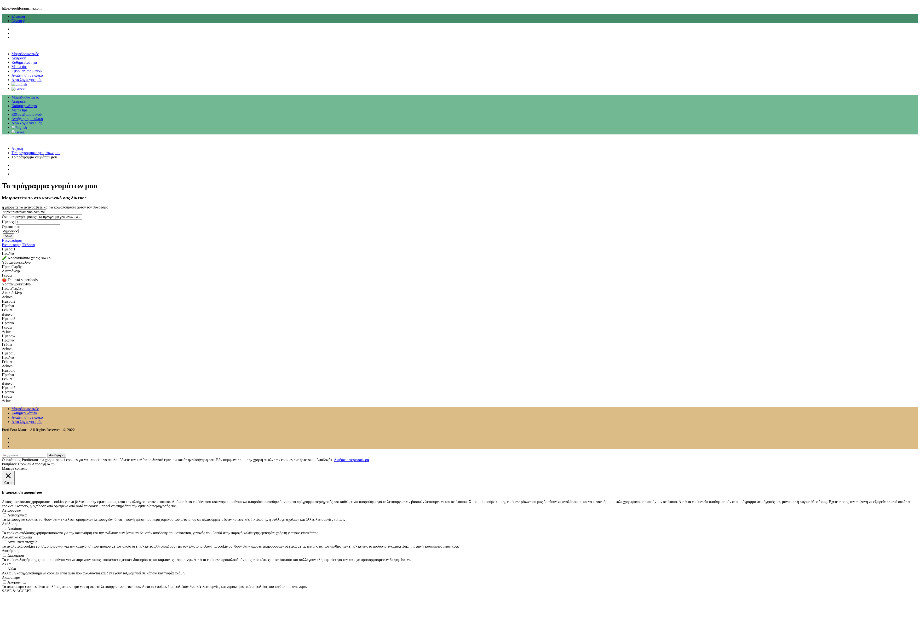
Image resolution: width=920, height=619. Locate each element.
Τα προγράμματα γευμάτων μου (36, 153)
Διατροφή (19, 58)
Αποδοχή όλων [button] (43, 464)
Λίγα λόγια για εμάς (27, 80)
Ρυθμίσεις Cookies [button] (16, 464)
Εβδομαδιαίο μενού (27, 71)
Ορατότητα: (11, 227)
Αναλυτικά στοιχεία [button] (17, 537)
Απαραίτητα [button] (11, 577)
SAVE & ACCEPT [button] (16, 591)
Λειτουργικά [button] (11, 510)
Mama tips (19, 67)
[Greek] (18, 89)
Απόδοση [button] (9, 524)
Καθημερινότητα (24, 62)
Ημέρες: (8, 222)
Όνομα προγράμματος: (19, 217)
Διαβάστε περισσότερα (351, 460)
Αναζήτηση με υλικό (27, 75)
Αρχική (17, 148)
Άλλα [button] (6, 564)
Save (8, 236)
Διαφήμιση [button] (10, 551)
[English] (19, 84)
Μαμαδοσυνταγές (25, 54)
